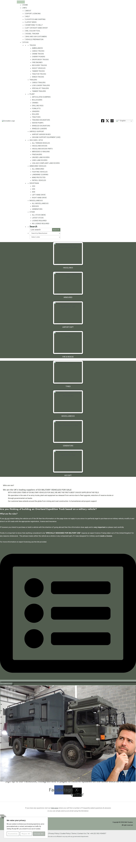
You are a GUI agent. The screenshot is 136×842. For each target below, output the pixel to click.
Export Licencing (33, 14)
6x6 (33, 189)
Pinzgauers (37, 154)
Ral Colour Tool (33, 31)
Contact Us (81, 833)
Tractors (36, 117)
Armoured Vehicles (38, 166)
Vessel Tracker (32, 34)
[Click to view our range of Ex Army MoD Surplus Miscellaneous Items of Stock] (68, 401)
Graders (35, 111)
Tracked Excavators (41, 120)
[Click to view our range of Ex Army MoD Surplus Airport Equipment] (68, 312)
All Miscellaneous (40, 203)
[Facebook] (102, 120)
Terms (73, 833)
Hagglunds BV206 (39, 146)
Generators (37, 209)
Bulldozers (37, 100)
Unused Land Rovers (40, 157)
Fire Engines (37, 62)
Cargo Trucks (38, 51)
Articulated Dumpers (41, 97)
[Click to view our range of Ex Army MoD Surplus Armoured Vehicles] (68, 283)
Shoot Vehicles (38, 68)
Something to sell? (34, 25)
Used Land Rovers (39, 160)
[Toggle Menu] (21, 1)
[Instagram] (112, 120)
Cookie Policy (65, 833)
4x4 (33, 186)
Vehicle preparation (34, 39)
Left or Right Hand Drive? (37, 28)
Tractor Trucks (39, 74)
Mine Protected (38, 177)
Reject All (26, 834)
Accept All (39, 834)
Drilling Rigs (37, 106)
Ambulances (37, 48)
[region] (26, 827)
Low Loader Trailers (41, 85)
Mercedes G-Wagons (41, 152)
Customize (13, 834)
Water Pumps (37, 123)
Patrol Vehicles (39, 180)
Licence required (39, 221)
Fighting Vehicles (39, 172)
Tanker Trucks (38, 71)
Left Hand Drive (38, 195)
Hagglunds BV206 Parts (42, 149)
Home (25, 5)
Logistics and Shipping (35, 19)
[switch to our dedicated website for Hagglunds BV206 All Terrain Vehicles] (68, 253)
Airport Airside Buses (41, 134)
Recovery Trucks (39, 65)
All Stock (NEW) (39, 215)
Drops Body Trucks (40, 59)
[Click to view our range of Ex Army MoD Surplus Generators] (68, 431)
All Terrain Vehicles (41, 143)
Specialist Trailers (40, 88)
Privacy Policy (54, 833)
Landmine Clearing (40, 175)
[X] (107, 120)
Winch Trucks (38, 77)
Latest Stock (38, 218)
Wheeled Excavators (41, 126)
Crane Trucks (38, 54)
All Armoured (38, 169)
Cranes (35, 103)
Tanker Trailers (39, 91)
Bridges (35, 206)
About (28, 11)
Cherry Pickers (38, 57)
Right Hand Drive (39, 198)
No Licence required (40, 223)
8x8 (33, 192)
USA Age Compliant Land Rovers (46, 163)
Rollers (35, 114)
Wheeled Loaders (39, 129)
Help (28, 16)
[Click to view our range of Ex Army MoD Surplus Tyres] (68, 372)
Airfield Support (37, 131)
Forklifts (36, 108)
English (123, 120)
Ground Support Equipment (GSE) (46, 137)
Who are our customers (36, 37)
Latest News (31, 22)
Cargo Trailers (38, 82)
